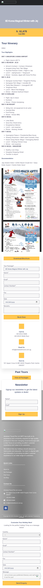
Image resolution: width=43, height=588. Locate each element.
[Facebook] (6, 508)
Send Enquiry (21, 583)
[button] (40, 2)
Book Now (21, 317)
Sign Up (21, 414)
